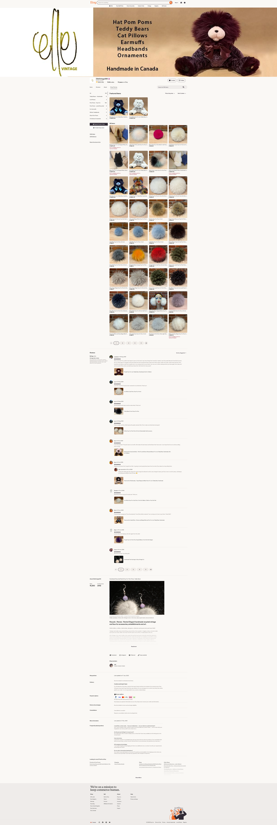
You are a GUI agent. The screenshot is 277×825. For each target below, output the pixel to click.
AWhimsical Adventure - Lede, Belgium (172, 764)
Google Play (106, 815)
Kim (115, 440)
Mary (115, 529)
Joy (115, 381)
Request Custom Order (99, 124)
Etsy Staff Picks (119, 5)
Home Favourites (130, 5)
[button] (172, 80)
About (105, 87)
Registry (156, 5)
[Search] (171, 2)
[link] (111, 343)
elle (119, 469)
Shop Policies (113, 87)
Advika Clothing (167, 774)
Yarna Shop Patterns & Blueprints (171, 770)
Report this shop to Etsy (95, 142)
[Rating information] (97, 82)
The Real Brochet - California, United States (173, 769)
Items (91, 87)
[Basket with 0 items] (184, 2)
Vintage (149, 5)
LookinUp (116, 356)
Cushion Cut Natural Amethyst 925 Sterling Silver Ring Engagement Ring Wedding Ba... (150, 764)
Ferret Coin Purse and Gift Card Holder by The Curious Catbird (100, 764)
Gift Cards (164, 5)
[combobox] (133, 2)
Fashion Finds (141, 5)
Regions (185, 822)
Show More (138, 777)
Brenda (115, 490)
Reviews (98, 87)
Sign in (176, 2)
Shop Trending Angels (119, 764)
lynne (115, 549)
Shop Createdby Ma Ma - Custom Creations (174, 772)
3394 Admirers (93, 136)
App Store (95, 815)
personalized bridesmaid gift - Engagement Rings (150, 767)
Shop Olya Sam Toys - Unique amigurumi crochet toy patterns (175, 766)
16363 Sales (92, 134)
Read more (134, 646)
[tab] (99, 93)
